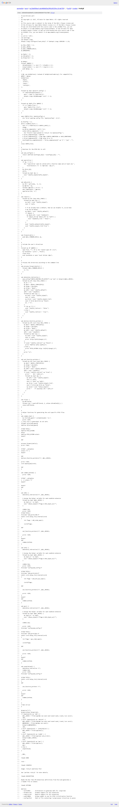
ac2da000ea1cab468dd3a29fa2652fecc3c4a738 (47, 8)
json (115, 804)
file (52, 12)
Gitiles (10, 804)
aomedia (20, 8)
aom (26, 8)
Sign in (115, 3)
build (69, 8)
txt (112, 804)
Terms (20, 804)
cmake (74, 8)
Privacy (15, 804)
